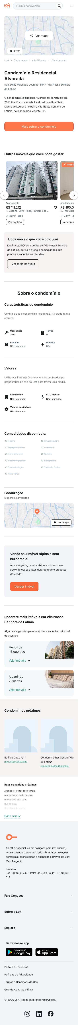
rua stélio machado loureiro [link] (18, 795)
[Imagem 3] (36, 196)
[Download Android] (19, 952)
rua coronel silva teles (15, 761)
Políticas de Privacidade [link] (18, 974)
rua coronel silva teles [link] (15, 799)
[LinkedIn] (39, 1014)
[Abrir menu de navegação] (71, 6)
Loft (6, 60)
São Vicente (39, 60)
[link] (23, 263)
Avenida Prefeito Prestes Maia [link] (19, 790)
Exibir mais (10, 816)
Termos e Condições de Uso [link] (21, 982)
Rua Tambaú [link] (10, 804)
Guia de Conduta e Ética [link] (18, 989)
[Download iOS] (46, 952)
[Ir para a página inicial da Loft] (8, 6)
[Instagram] (27, 1014)
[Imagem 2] (34, 196)
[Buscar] (59, 6)
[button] (39, 515)
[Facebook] (51, 1014)
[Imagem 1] (31, 196)
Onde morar (20, 60)
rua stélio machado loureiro (54, 765)
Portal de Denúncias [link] (16, 967)
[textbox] (38, 6)
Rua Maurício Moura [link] (14, 808)
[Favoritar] (55, 207)
